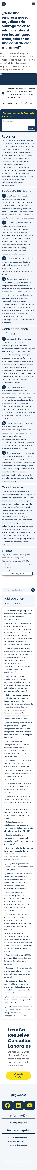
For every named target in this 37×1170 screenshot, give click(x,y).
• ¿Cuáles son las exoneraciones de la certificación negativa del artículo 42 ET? (18, 1000)
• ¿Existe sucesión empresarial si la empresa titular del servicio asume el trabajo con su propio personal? (18, 972)
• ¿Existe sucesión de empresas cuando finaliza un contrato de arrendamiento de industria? (18, 763)
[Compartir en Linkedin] (31, 103)
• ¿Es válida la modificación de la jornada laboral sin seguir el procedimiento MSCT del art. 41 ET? (18, 800)
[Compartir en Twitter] (26, 103)
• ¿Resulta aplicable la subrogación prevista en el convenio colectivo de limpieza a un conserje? (18, 839)
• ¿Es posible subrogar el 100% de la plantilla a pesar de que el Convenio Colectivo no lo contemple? (18, 959)
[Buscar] (33, 590)
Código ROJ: (7, 570)
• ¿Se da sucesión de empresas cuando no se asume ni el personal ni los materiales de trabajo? (17, 813)
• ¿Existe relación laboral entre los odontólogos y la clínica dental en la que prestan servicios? (17, 787)
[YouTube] (29, 1105)
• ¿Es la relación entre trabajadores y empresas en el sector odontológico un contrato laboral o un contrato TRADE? (18, 826)
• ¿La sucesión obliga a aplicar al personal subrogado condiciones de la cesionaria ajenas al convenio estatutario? (18, 615)
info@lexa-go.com (20, 1123)
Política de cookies (17, 1141)
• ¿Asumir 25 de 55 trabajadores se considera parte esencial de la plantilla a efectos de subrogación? (18, 774)
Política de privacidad (18, 1145)
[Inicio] (4, 5)
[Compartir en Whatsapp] (3, 106)
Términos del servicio (18, 1138)
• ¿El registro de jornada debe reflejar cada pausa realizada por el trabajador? (18, 867)
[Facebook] (7, 1105)
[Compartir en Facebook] (21, 103)
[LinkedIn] (18, 1105)
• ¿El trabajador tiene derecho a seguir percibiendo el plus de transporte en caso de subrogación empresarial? (18, 1011)
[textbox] (18, 125)
